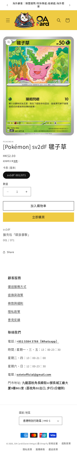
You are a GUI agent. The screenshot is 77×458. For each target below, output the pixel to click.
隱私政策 (14, 312)
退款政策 (66, 443)
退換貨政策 (15, 295)
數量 (5, 184)
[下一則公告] (69, 5)
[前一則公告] (7, 5)
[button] (8, 20)
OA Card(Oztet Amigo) (25, 443)
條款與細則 (15, 303)
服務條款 (40, 449)
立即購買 (38, 217)
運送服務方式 (17, 287)
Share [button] (10, 252)
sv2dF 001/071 (16, 175)
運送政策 (53, 449)
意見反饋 (14, 320)
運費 (16, 161)
